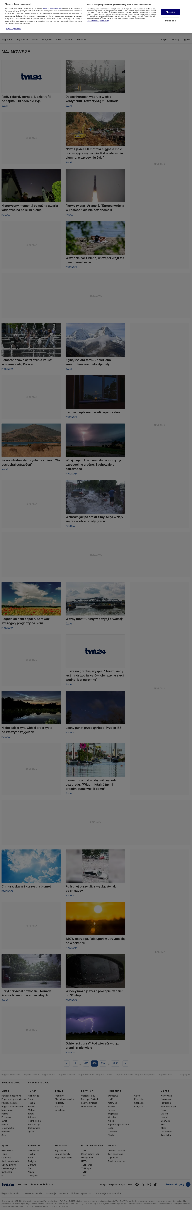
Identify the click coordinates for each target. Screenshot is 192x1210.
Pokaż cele (170, 21)
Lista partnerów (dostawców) (98, 20)
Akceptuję (170, 12)
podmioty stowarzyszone (52, 8)
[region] (96, 16)
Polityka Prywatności (13, 29)
